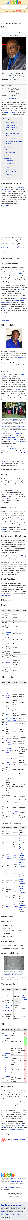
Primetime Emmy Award (7, 1055)
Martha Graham (5, 248)
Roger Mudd (11, 425)
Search (25, 6)
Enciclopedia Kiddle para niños (16, 1216)
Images (8, 11)
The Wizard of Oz (15, 907)
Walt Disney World (19, 973)
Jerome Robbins (17, 248)
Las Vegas (8, 274)
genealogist (8, 558)
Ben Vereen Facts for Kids (8, 1187)
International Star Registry (17, 1130)
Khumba (7, 662)
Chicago (8, 897)
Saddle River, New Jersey (8, 498)
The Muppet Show (14, 369)
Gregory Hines (11, 437)
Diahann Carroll (20, 426)
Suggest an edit (14, 1196)
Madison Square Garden (21, 888)
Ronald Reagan (12, 419)
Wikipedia (3, 1211)
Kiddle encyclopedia (15, 1178)
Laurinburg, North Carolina (15, 77)
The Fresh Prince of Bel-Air (10, 439)
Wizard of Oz (6, 306)
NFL (22, 492)
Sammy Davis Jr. (5, 205)
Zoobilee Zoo (14, 449)
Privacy (19, 1214)
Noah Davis (11, 98)
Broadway (22, 841)
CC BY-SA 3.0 (17, 1207)
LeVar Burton (15, 457)
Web (4, 11)
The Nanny (9, 758)
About (13, 1214)
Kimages (13, 11)
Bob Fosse (22, 274)
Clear (22, 6)
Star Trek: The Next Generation (9, 743)
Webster (9, 398)
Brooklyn (9, 191)
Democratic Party (6, 596)
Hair (13, 282)
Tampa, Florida (5, 320)
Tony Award (18, 110)
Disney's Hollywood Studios (10, 974)
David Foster (19, 520)
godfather (14, 490)
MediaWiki (3, 1213)
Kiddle (2, 1214)
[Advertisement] (14, 17)
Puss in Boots (19, 435)
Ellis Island (21, 1070)
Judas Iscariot (15, 300)
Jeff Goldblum (19, 390)
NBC (16, 365)
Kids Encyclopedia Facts (7, 29)
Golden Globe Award (7, 1033)
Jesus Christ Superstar (11, 112)
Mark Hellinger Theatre (21, 855)
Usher (3, 492)
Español (23, 11)
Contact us (4, 1216)
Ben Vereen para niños (19, 1140)
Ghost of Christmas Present (16, 889)
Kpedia (18, 11)
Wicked (3, 309)
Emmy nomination (19, 357)
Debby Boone (16, 431)
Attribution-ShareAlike (17, 1181)
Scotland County (21, 556)
